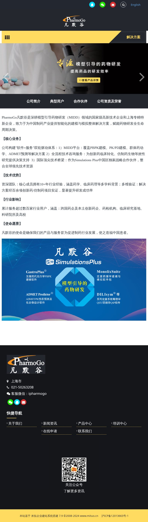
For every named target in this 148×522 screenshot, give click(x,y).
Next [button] (146, 512)
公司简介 (33, 101)
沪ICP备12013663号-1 (115, 516)
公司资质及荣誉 (109, 101)
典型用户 (57, 101)
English (135, 5)
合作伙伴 (80, 101)
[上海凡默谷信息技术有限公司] (74, 21)
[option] (74, 68)
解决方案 (133, 37)
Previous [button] (2, 512)
